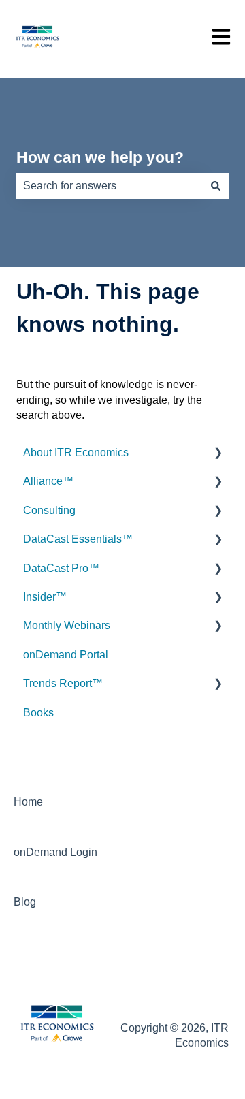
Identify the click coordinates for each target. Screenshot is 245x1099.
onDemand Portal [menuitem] (65, 654)
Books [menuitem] (38, 712)
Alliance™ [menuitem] (48, 481)
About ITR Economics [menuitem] (76, 452)
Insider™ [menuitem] (45, 597)
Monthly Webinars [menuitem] (66, 625)
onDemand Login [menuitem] (55, 852)
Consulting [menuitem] (49, 510)
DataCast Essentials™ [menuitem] (78, 539)
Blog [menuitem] (25, 902)
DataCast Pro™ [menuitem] (61, 568)
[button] (218, 454)
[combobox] (109, 186)
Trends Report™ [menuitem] (63, 683)
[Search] (216, 186)
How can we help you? (100, 157)
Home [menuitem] (28, 802)
